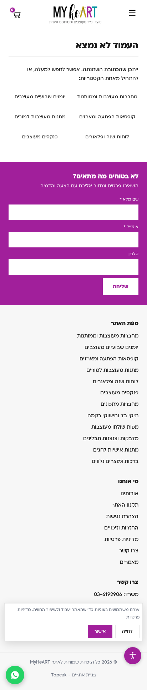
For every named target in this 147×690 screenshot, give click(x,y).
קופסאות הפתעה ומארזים (107, 117)
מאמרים (129, 562)
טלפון (133, 254)
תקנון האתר (125, 505)
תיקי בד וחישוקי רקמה (112, 415)
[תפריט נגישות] (132, 655)
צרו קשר (128, 550)
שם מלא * (129, 199)
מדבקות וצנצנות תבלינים (110, 438)
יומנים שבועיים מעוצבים (40, 97)
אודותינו (129, 493)
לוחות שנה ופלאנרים (107, 137)
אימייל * (130, 227)
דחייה (127, 631)
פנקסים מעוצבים (40, 137)
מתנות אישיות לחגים (115, 450)
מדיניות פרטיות (121, 539)
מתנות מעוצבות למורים (40, 117)
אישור (100, 631)
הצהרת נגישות (122, 516)
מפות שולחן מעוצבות (114, 427)
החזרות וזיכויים (121, 527)
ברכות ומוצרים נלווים (115, 461)
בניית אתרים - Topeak (73, 675)
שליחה (120, 286)
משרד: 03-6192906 (116, 594)
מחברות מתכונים (119, 404)
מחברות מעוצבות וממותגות (107, 97)
